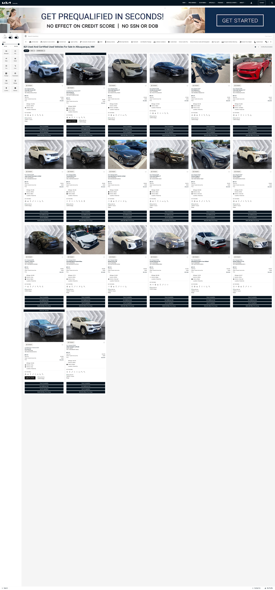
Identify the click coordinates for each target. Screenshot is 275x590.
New (184, 3)
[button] (272, 3)
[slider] (3, 44)
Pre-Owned (192, 3)
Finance (220, 3)
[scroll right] (270, 41)
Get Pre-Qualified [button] (44, 132)
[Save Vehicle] (62, 86)
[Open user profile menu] (251, 3)
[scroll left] (25, 41)
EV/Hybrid (202, 3)
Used (17, 35)
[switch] (5, 36)
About (242, 3)
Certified (11, 35)
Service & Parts (231, 3)
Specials (212, 3)
